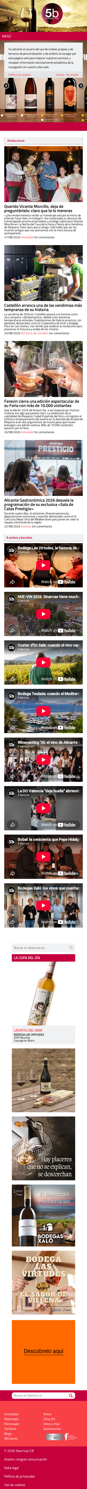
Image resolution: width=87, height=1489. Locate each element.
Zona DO (49, 1418)
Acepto (60, 74)
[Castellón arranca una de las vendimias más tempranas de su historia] (43, 273)
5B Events (11, 1438)
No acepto (72, 74)
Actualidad (27, 237)
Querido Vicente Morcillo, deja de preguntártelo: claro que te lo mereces (38, 208)
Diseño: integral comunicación (25, 1459)
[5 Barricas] (52, 14)
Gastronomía (52, 1428)
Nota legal (11, 1467)
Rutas (47, 1414)
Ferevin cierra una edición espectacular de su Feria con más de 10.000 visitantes (41, 403)
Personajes (11, 1423)
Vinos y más (52, 1423)
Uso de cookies (14, 1484)
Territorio (10, 1428)
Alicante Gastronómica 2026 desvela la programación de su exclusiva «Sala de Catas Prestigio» (38, 504)
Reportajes (11, 1418)
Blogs (8, 1433)
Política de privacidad (19, 1476)
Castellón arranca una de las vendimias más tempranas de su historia (43, 307)
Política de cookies (19, 74)
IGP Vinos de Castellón (35, 333)
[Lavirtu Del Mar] (43, 993)
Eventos (26, 526)
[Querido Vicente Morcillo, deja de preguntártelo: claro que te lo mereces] (43, 174)
